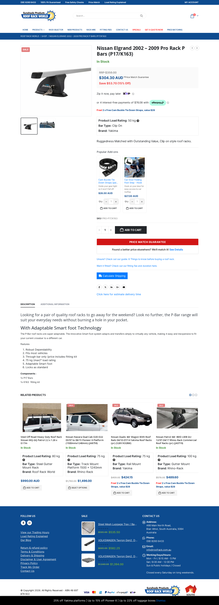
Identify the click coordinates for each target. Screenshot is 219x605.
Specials (136, 29)
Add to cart (133, 230)
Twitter (105, 287)
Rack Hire (91, 29)
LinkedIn (111, 287)
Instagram (29, 522)
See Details (176, 249)
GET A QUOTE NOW (154, 29)
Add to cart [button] (110, 208)
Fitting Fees (106, 29)
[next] (197, 48)
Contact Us (122, 29)
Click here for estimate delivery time (119, 294)
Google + (117, 287)
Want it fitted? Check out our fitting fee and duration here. (127, 265)
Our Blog (26, 540)
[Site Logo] (39, 15)
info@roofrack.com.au (158, 549)
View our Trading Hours (35, 532)
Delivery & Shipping (32, 555)
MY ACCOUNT (191, 2)
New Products (74, 29)
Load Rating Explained (34, 536)
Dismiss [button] (160, 600)
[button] (21, 80)
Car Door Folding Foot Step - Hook (133, 181)
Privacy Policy (29, 563)
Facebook (99, 287)
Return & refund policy (34, 547)
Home (25, 29)
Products (37, 29)
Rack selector (56, 29)
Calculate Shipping (114, 275)
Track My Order (30, 567)
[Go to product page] (41, 417)
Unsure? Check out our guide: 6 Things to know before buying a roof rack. (136, 259)
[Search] (141, 15)
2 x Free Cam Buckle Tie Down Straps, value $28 (129, 110)
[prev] (192, 48)
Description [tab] (28, 304)
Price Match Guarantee (137, 77)
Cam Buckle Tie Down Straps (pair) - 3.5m (108, 181)
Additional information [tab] (55, 304)
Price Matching (174, 29)
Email (123, 287)
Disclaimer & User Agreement (38, 559)
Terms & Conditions (32, 551)
